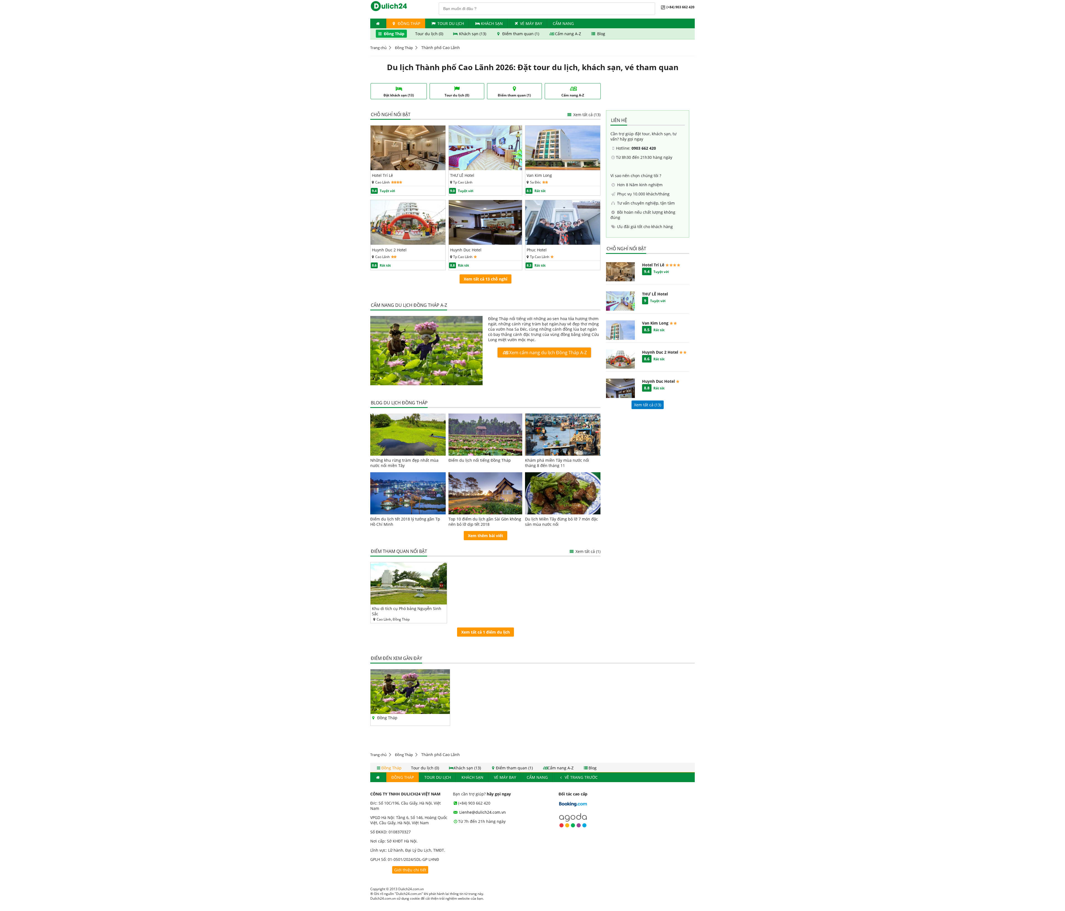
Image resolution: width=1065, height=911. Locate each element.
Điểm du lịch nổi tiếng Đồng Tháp (479, 460)
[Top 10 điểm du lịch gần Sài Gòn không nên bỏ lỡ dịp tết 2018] (485, 493)
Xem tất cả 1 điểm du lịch (485, 632)
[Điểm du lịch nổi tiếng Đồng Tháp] (485, 435)
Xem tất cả (586, 114)
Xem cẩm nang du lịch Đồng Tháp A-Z (547, 352)
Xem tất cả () (647, 404)
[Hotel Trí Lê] (408, 168)
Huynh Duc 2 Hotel (389, 249)
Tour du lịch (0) (429, 33)
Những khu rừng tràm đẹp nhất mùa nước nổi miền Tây (404, 463)
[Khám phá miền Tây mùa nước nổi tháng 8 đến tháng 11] (562, 435)
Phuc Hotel (537, 249)
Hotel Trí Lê (382, 175)
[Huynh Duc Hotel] (485, 243)
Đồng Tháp (408, 23)
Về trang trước (581, 777)
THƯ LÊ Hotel (462, 175)
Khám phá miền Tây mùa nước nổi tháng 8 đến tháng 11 (557, 463)
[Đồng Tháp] (426, 351)
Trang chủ (378, 47)
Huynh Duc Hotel (465, 249)
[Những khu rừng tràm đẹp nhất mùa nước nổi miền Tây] (408, 435)
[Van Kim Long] (562, 168)
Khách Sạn (492, 23)
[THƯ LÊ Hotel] (485, 168)
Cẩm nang (563, 23)
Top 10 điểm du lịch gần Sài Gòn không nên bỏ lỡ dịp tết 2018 (484, 521)
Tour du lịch (450, 23)
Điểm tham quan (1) (520, 33)
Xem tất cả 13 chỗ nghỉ (485, 279)
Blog (600, 33)
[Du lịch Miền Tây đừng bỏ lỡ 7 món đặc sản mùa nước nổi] (562, 493)
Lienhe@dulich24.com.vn (482, 812)
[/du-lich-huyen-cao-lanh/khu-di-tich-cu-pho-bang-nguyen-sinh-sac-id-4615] (409, 583)
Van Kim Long (539, 175)
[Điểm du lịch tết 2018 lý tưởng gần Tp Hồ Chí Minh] (408, 493)
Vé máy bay (531, 23)
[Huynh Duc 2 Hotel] (408, 243)
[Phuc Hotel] (562, 243)
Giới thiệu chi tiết (410, 869)
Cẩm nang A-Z (568, 33)
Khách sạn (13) (472, 33)
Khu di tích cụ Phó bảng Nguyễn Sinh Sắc (406, 611)
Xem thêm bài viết (485, 535)
